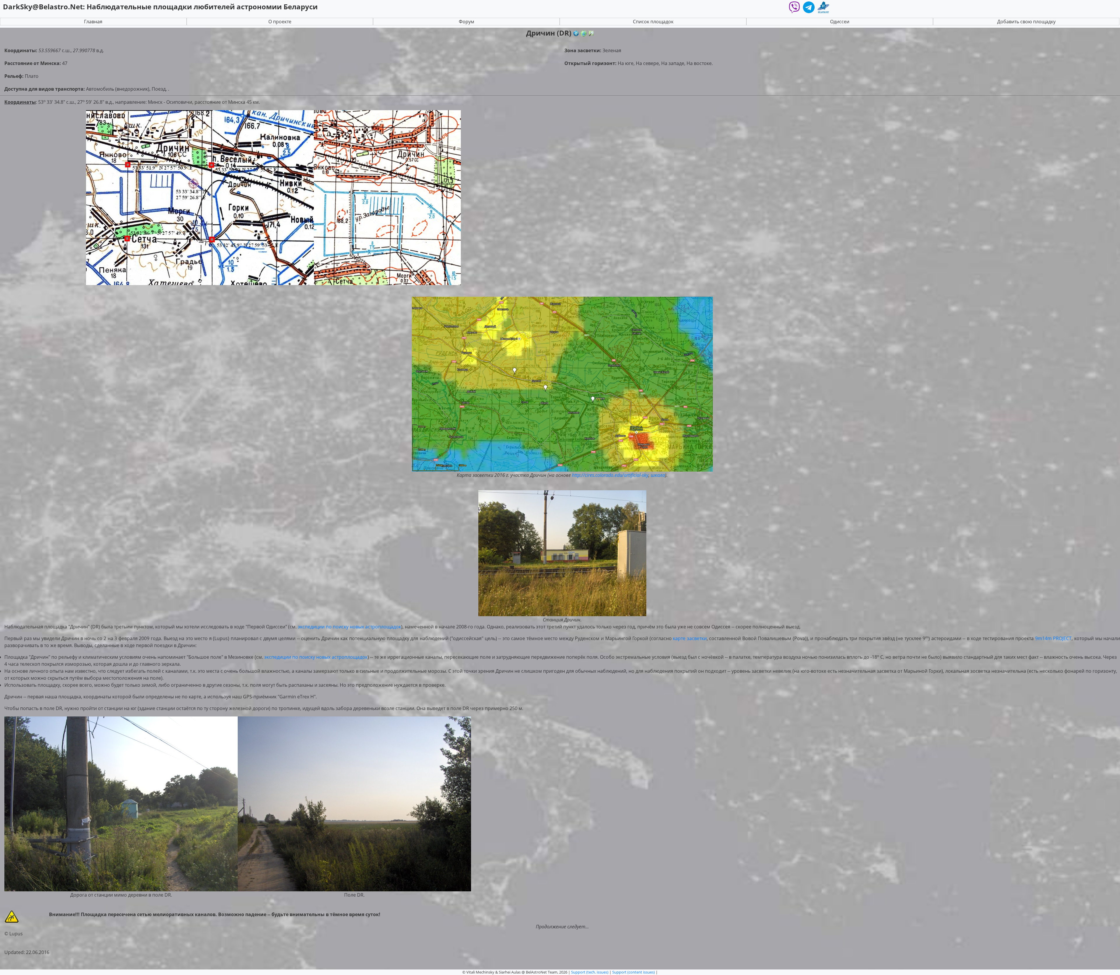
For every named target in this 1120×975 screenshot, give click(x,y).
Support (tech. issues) (589, 972)
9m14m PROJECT (1053, 638)
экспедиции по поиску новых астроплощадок (349, 626)
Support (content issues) (633, 972)
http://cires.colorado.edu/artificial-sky (610, 475)
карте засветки (690, 638)
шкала (658, 475)
